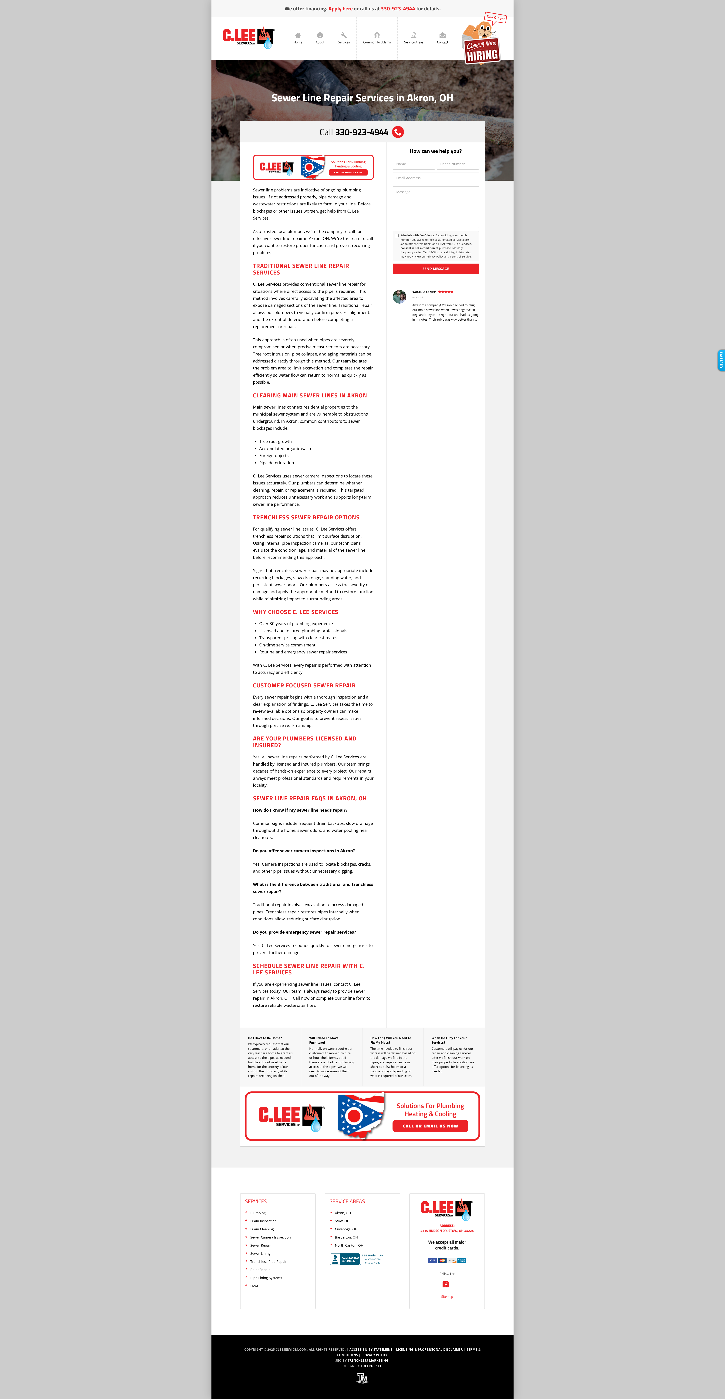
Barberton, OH (346, 1237)
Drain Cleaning (262, 1229)
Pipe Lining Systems (266, 1278)
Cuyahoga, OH (346, 1229)
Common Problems (377, 42)
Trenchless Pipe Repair (268, 1261)
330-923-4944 (398, 8)
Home (298, 42)
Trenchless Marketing (368, 1360)
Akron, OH (343, 1213)
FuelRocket (371, 1366)
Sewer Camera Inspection (270, 1237)
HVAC (254, 1286)
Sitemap (447, 1296)
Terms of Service (460, 256)
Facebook (417, 297)
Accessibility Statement (370, 1349)
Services (344, 42)
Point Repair (260, 1269)
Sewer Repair (260, 1245)
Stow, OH (342, 1221)
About (320, 42)
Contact (442, 42)
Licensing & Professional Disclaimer (429, 1349)
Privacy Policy (435, 256)
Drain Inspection (263, 1221)
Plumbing (258, 1213)
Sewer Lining (260, 1253)
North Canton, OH (349, 1245)
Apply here (341, 8)
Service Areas (413, 42)
